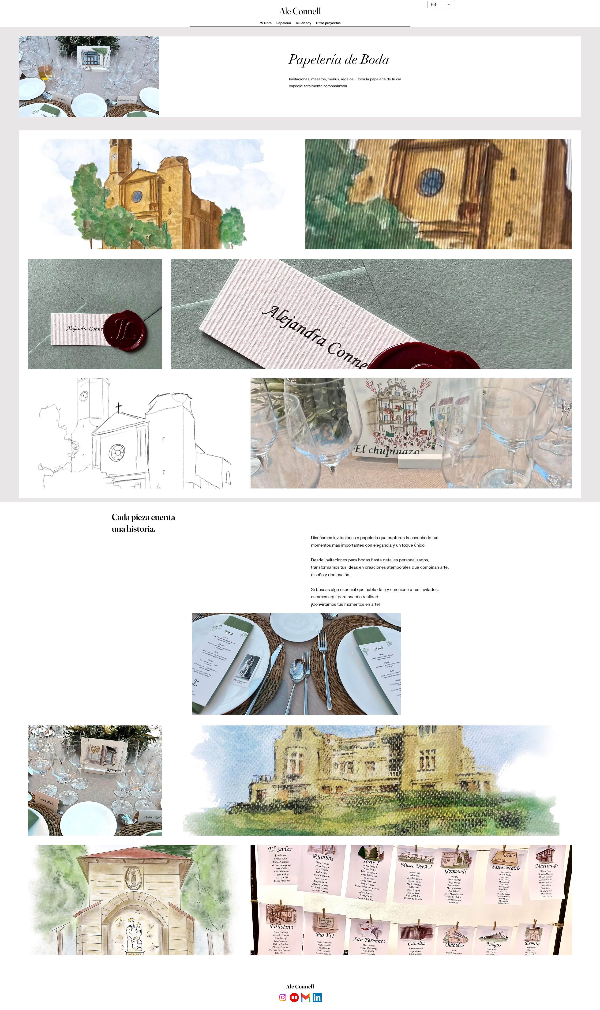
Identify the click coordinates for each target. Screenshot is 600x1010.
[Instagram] (282, 997)
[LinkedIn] (317, 997)
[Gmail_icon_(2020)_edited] (305, 997)
